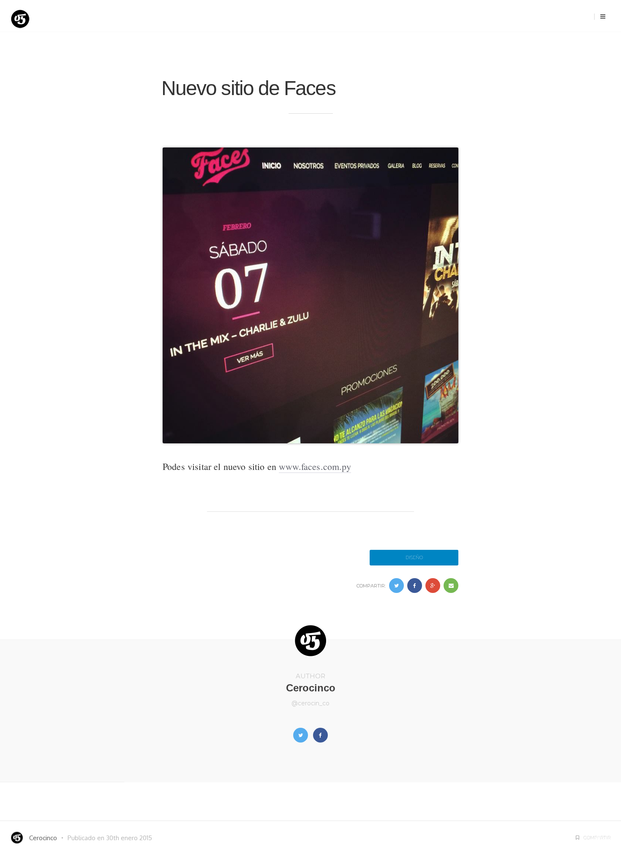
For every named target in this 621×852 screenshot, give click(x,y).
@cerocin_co (310, 703)
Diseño (414, 557)
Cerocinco (310, 688)
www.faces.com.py (315, 466)
